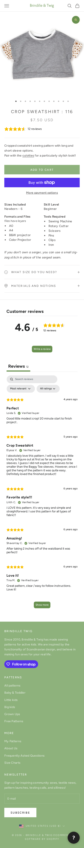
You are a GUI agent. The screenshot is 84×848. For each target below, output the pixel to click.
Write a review (42, 348)
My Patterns (12, 741)
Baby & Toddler (14, 692)
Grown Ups (12, 714)
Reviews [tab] (18, 366)
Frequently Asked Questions (24, 755)
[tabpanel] (42, 494)
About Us (10, 748)
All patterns (12, 685)
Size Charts (12, 763)
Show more (42, 604)
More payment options (42, 193)
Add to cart (42, 169)
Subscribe (20, 812)
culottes (28, 155)
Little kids (11, 700)
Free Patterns (13, 721)
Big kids (9, 707)
